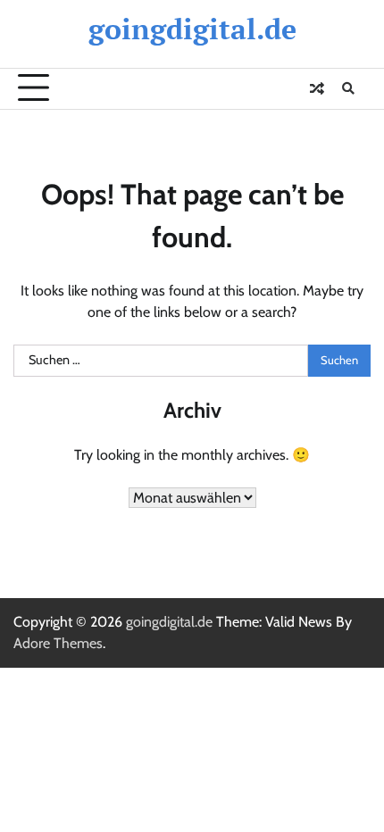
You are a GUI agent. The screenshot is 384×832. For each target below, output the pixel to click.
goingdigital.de (192, 28)
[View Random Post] (317, 88)
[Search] (348, 88)
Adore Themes (58, 643)
